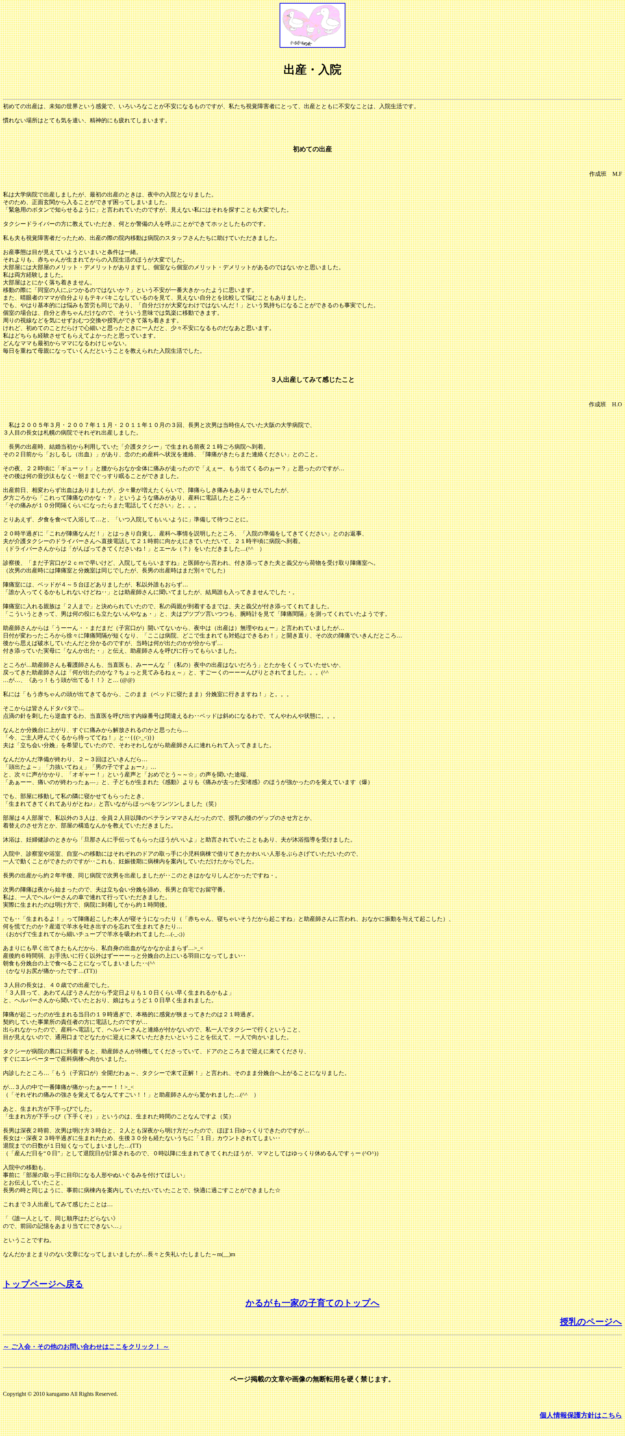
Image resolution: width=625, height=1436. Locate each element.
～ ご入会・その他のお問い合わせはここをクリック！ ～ (86, 1346)
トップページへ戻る (43, 1284)
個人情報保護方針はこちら (581, 1415)
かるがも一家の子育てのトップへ (313, 1303)
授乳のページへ (591, 1321)
